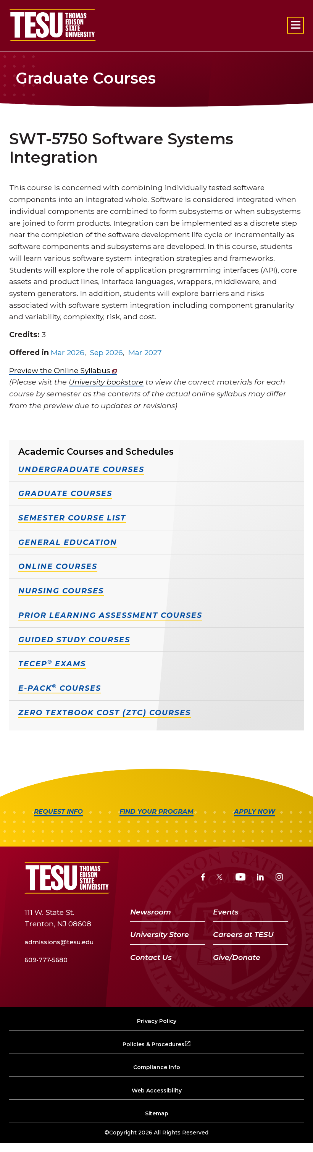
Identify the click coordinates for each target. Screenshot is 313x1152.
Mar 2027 (145, 352)
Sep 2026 (106, 352)
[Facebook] (203, 878)
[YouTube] (241, 878)
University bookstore (106, 381)
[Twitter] (220, 878)
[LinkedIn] (260, 878)
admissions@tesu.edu (59, 942)
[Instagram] (279, 878)
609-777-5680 (46, 960)
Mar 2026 (67, 352)
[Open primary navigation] (295, 25)
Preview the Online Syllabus (60, 370)
